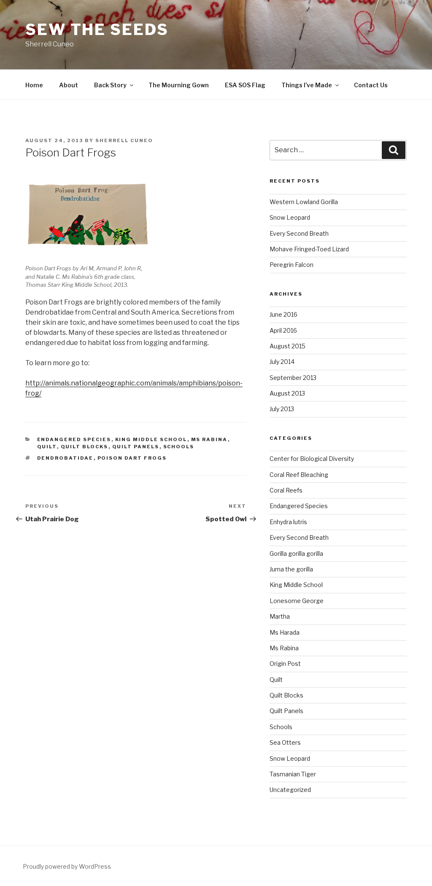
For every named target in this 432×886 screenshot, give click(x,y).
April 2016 (283, 330)
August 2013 (287, 393)
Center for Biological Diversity (312, 458)
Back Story (110, 85)
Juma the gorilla (291, 569)
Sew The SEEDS (96, 29)
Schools (178, 447)
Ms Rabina (209, 439)
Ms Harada (285, 632)
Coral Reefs (286, 490)
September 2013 (293, 377)
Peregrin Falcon (291, 264)
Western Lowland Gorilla (304, 201)
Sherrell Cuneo (124, 140)
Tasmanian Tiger (293, 774)
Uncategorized (290, 789)
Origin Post (285, 663)
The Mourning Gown (178, 85)
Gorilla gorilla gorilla (296, 553)
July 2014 (282, 361)
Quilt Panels (135, 447)
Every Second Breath (299, 233)
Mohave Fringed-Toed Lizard (309, 249)
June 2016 (283, 314)
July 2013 (282, 408)
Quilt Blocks (84, 447)
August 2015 (287, 346)
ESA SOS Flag (245, 85)
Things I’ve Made (306, 85)
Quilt (47, 447)
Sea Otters (285, 742)
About (68, 85)
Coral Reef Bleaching (299, 474)
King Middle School (151, 439)
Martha (280, 616)
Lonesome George (297, 600)
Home (34, 85)
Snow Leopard (290, 217)
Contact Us (371, 85)
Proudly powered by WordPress (67, 866)
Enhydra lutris (288, 521)
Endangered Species (74, 439)
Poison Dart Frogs (132, 458)
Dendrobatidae (65, 458)
